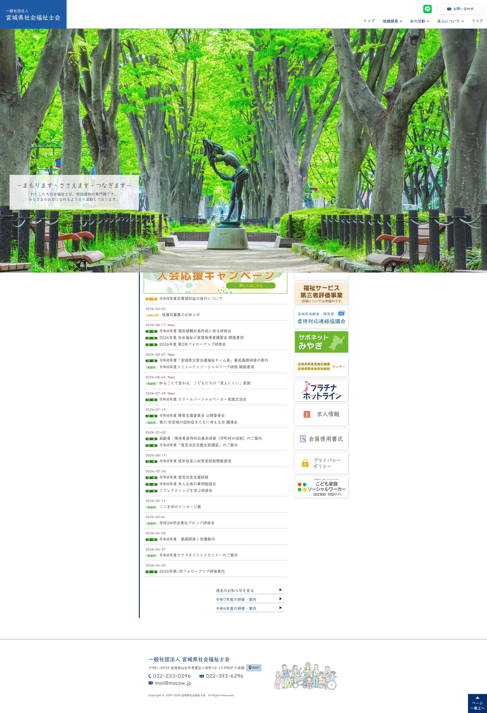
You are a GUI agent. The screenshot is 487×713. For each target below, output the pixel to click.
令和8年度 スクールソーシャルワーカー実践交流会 (203, 399)
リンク (477, 21)
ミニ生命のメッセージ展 (180, 507)
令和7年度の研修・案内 (236, 599)
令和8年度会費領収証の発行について (191, 298)
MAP (255, 667)
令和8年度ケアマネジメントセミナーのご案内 (198, 555)
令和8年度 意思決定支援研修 (183, 477)
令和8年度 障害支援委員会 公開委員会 (192, 415)
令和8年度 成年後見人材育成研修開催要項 (195, 461)
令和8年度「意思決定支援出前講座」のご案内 (198, 445)
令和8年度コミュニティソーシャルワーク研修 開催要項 (206, 367)
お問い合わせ (463, 8)
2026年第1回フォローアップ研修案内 (192, 571)
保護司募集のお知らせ (181, 315)
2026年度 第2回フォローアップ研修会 (192, 344)
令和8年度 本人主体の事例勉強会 (187, 484)
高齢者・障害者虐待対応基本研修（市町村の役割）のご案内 (210, 438)
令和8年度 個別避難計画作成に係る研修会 (195, 331)
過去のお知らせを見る (235, 590)
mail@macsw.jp (173, 682)
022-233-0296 (172, 675)
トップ (369, 21)
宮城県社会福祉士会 (33, 15)
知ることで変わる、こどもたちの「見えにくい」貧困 (205, 383)
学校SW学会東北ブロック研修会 (187, 523)
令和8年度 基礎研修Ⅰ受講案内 (187, 539)
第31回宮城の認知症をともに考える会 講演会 (198, 422)
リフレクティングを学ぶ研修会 (185, 490)
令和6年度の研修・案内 (236, 608)
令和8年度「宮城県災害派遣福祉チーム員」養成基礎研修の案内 (213, 360)
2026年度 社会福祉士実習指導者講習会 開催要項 (201, 337)
